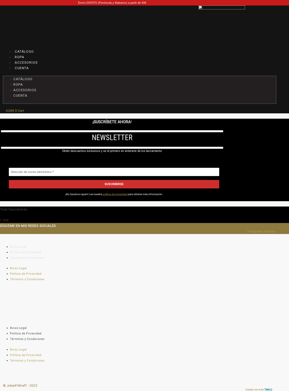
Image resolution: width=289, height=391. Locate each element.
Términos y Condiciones (27, 257)
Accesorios (24, 90)
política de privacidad (115, 194)
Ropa (18, 84)
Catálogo (23, 79)
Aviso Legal (18, 246)
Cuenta (22, 68)
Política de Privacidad (25, 252)
